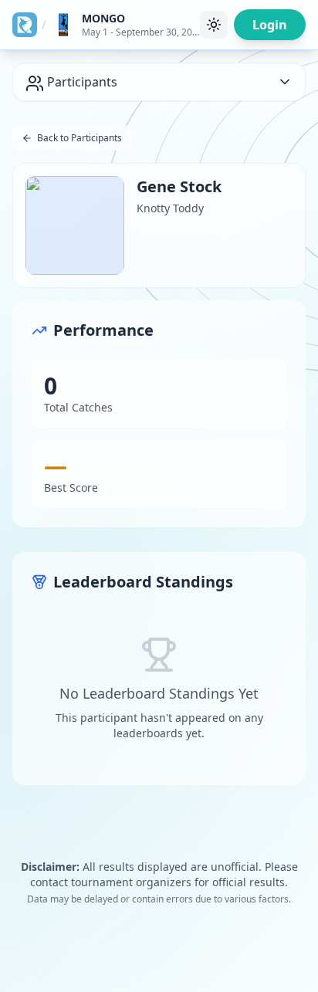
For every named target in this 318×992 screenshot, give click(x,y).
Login (269, 24)
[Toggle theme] (214, 25)
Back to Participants (79, 137)
